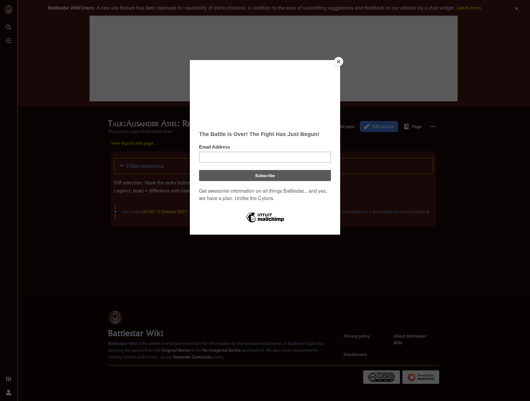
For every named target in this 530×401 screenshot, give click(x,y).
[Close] (338, 61)
